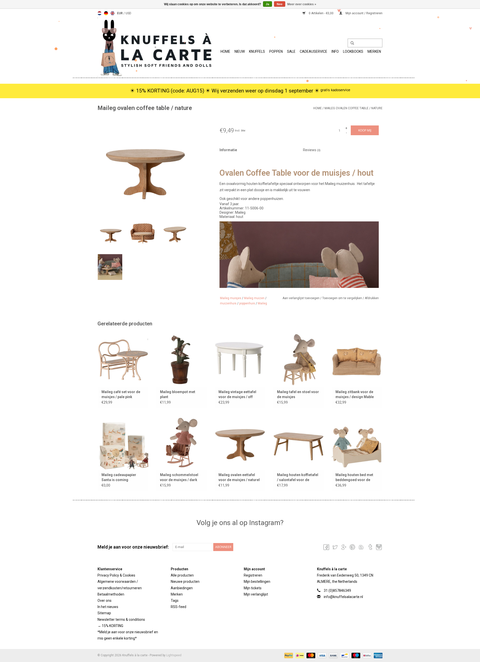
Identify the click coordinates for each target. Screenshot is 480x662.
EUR (120, 13)
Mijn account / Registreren (363, 13)
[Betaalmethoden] (288, 655)
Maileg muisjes (230, 298)
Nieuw (239, 51)
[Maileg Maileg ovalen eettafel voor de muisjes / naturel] (240, 442)
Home (225, 51)
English (112, 13)
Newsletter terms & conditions (121, 620)
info (335, 51)
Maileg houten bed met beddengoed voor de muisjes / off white (354, 477)
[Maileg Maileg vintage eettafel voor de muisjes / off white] (240, 359)
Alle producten (182, 575)
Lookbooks (353, 51)
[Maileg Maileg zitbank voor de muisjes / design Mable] (357, 359)
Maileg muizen (254, 298)
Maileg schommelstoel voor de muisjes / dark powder (179, 477)
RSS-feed (178, 607)
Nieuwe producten (185, 582)
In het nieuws (108, 607)
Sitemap (104, 613)
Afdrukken (372, 298)
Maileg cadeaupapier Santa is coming (119, 477)
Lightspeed (174, 655)
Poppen (276, 51)
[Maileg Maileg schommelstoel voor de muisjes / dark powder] (181, 442)
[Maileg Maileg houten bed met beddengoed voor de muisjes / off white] (357, 442)
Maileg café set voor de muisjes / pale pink (121, 394)
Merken (374, 51)
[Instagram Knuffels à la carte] (378, 547)
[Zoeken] (350, 43)
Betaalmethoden (111, 594)
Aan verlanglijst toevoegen (301, 298)
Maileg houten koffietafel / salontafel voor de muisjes (297, 477)
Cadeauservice (313, 51)
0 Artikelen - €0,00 (321, 13)
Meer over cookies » (301, 4)
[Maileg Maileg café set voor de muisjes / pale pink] (123, 359)
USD (128, 13)
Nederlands (100, 13)
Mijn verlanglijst (256, 594)
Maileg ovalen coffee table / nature (353, 108)
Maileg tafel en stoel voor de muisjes (298, 394)
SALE (291, 51)
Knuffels (257, 51)
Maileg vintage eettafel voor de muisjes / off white (237, 394)
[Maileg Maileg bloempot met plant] (181, 359)
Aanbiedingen (182, 588)
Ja (267, 4)
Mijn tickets (253, 588)
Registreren (253, 575)
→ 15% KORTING (110, 626)
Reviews (311, 150)
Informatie (228, 150)
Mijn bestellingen (257, 582)
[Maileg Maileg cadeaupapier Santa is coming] (123, 442)
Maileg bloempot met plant (177, 394)
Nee (279, 4)
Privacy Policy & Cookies (116, 575)
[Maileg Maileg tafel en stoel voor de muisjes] (298, 359)
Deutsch (106, 13)
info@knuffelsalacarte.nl (343, 597)
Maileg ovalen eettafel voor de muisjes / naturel (239, 477)
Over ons (105, 601)
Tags (174, 601)
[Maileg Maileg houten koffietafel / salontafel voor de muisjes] (298, 442)
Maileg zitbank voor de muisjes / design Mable (355, 394)
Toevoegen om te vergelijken (342, 298)
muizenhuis (228, 303)
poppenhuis (247, 303)
